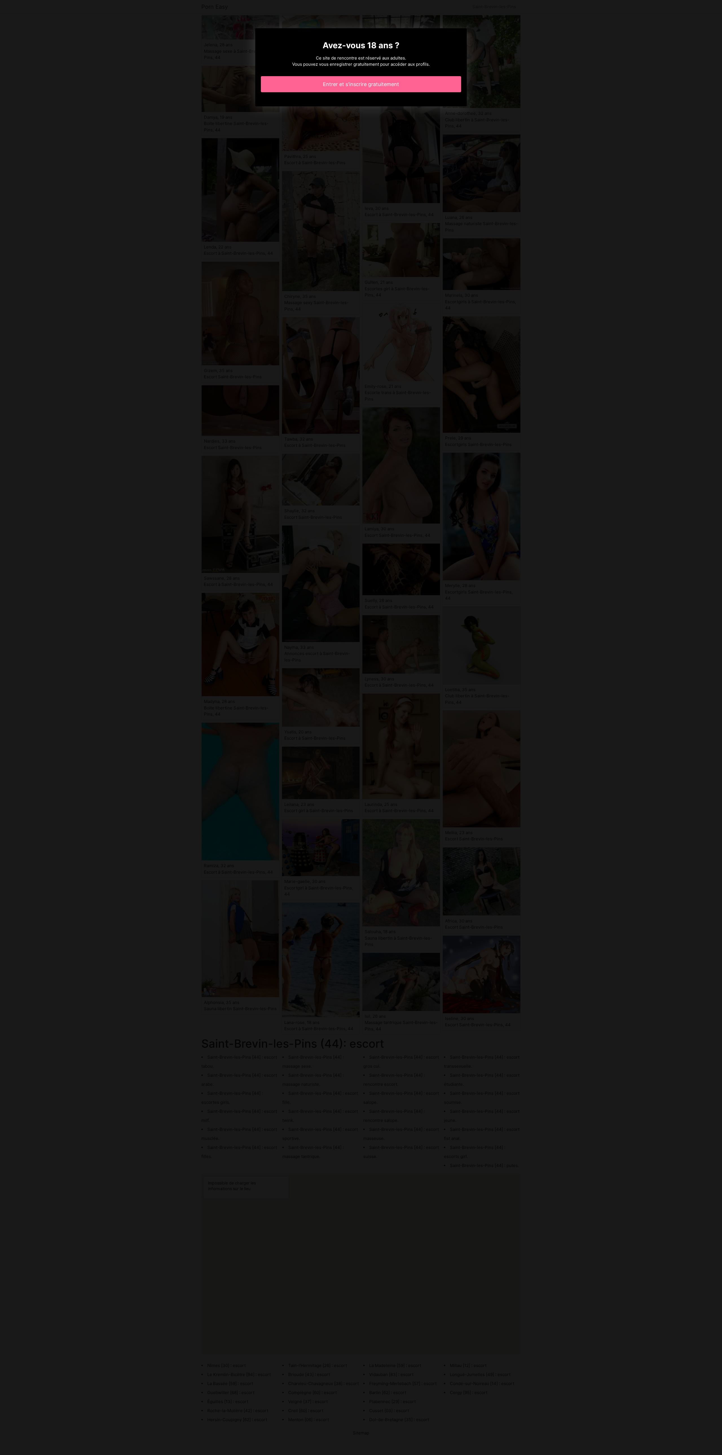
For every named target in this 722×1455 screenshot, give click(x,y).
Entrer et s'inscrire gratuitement (361, 84)
